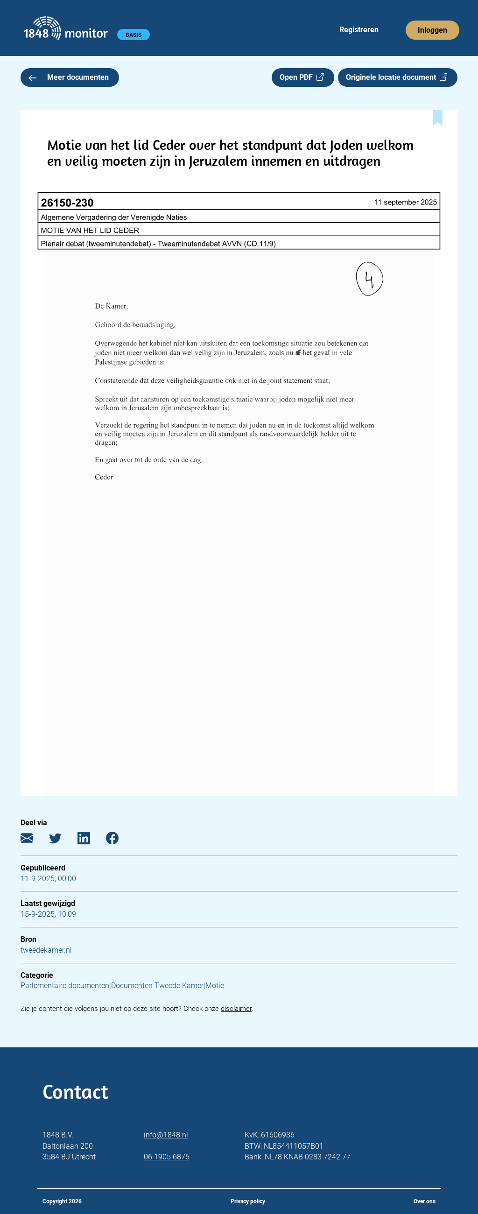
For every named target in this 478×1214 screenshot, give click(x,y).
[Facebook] (119, 839)
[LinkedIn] (90, 839)
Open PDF (298, 77)
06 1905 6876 (167, 1156)
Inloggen (432, 30)
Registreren (359, 29)
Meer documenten (78, 77)
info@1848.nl (166, 1134)
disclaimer (236, 1008)
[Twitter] (62, 839)
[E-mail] (34, 839)
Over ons (425, 1201)
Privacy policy (248, 1201)
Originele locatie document (393, 77)
